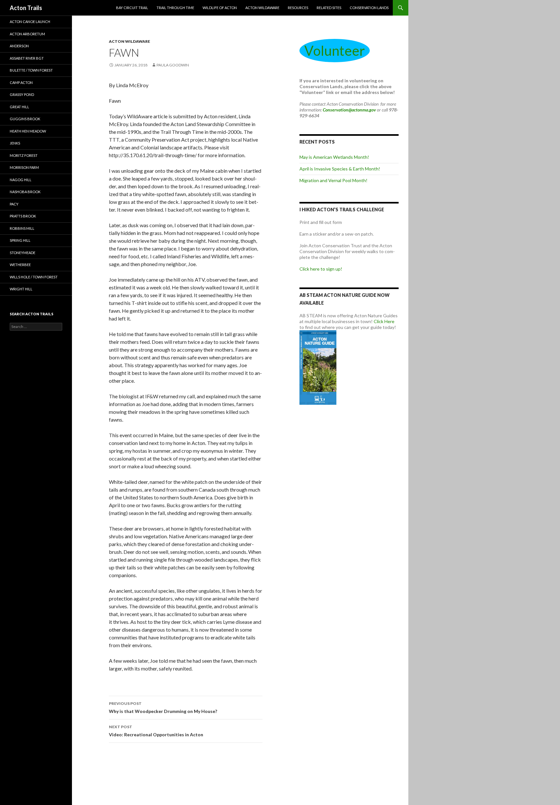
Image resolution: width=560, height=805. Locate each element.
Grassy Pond (22, 94)
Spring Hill (20, 240)
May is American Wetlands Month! (334, 157)
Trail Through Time (175, 8)
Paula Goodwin (173, 65)
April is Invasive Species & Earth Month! (339, 168)
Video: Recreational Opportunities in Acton (156, 730)
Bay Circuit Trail (132, 8)
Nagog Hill (20, 180)
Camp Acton (21, 82)
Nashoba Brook (25, 192)
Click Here (384, 321)
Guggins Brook (25, 119)
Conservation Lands (369, 8)
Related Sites (329, 8)
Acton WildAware (262, 8)
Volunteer (334, 50)
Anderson (19, 46)
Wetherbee (20, 264)
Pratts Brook (23, 216)
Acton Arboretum (27, 34)
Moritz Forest (24, 155)
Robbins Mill (22, 228)
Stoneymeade (22, 253)
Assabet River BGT (27, 58)
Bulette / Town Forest (31, 70)
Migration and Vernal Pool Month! (333, 180)
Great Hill (19, 107)
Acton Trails (26, 7)
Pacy (14, 204)
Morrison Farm (24, 167)
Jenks (15, 143)
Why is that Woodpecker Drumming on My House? (163, 707)
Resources (298, 8)
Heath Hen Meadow (28, 131)
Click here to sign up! (320, 269)
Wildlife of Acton (220, 8)
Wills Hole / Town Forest (34, 277)
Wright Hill (21, 289)
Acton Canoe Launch (30, 21)
